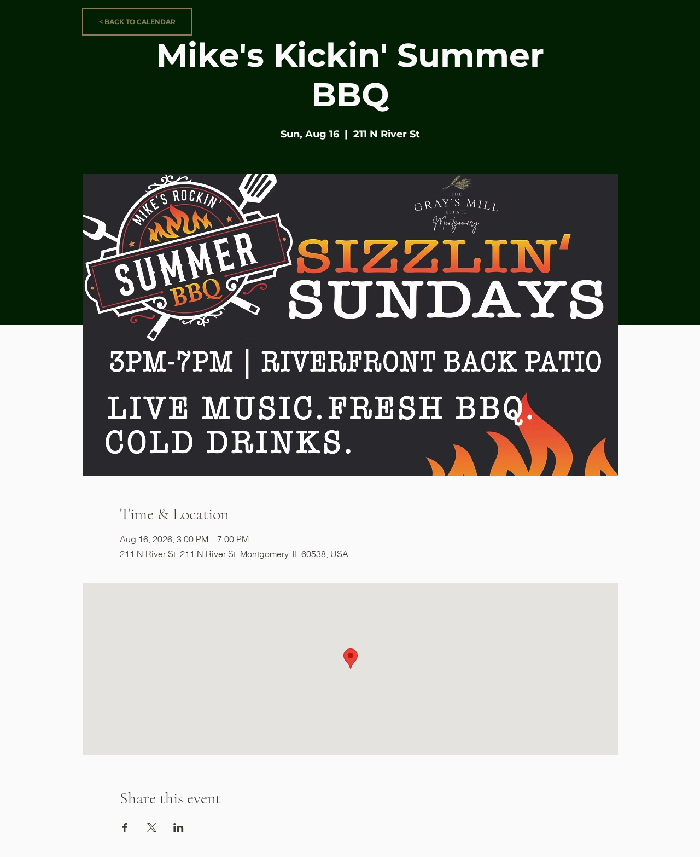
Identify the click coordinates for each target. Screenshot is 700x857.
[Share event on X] (152, 827)
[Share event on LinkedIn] (178, 827)
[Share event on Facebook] (125, 827)
